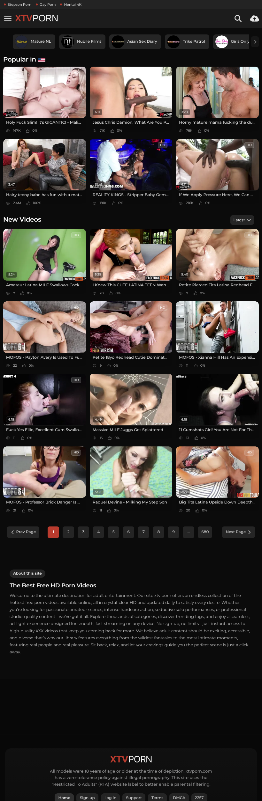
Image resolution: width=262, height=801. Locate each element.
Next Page (236, 532)
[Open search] (238, 18)
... (188, 532)
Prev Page (26, 532)
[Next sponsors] (255, 41)
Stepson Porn (19, 4)
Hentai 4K (72, 4)
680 (205, 532)
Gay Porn (48, 4)
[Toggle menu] (7, 18)
